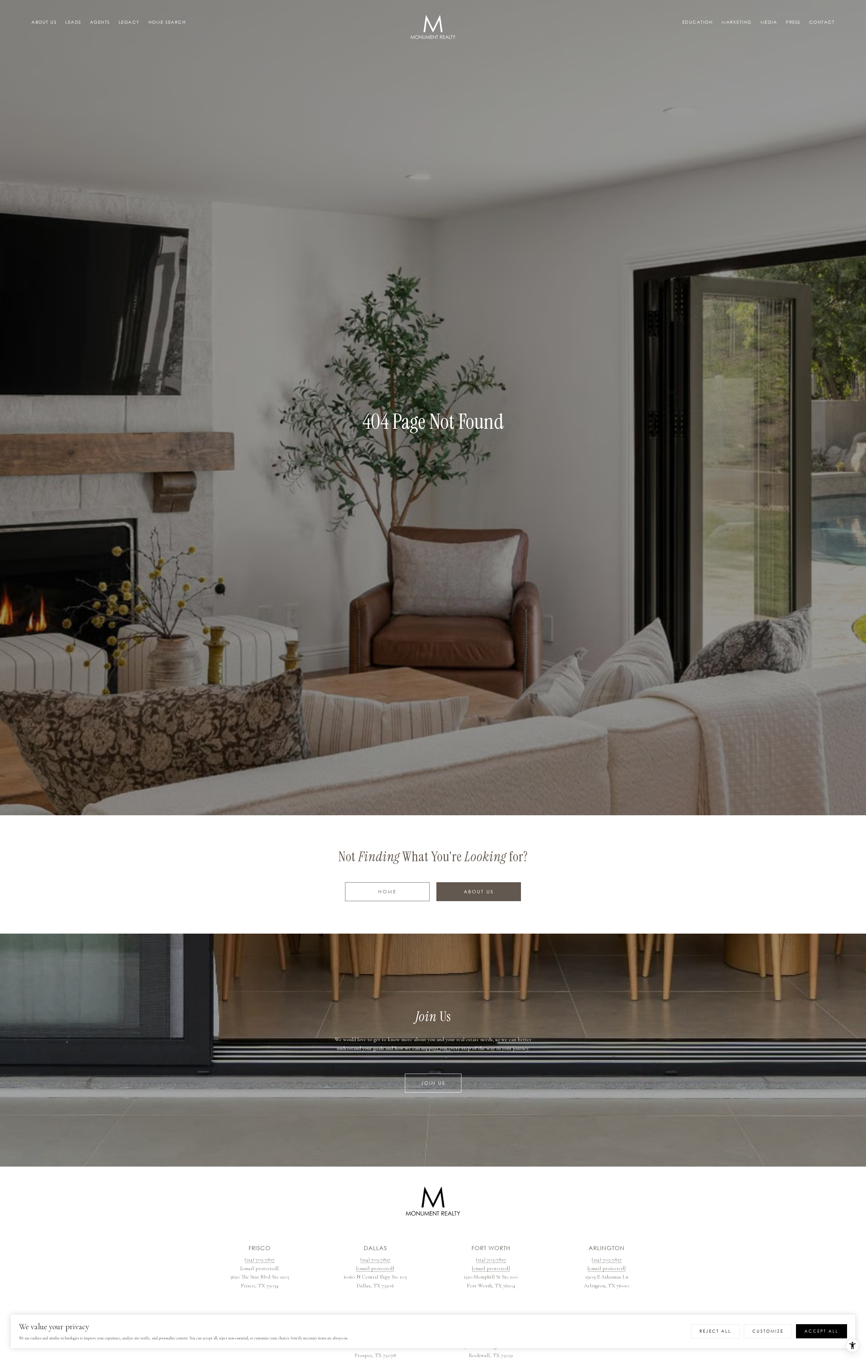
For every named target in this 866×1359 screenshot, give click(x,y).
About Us (479, 891)
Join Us (433, 1083)
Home (387, 891)
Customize (767, 1331)
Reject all (715, 1331)
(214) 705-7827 (260, 1259)
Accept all (821, 1331)
